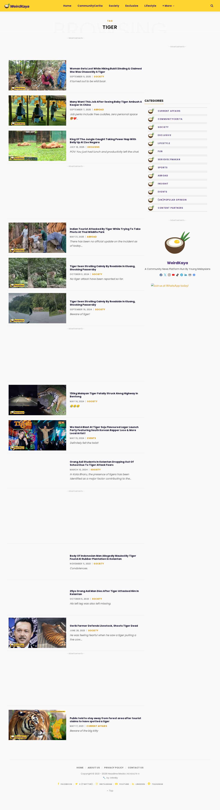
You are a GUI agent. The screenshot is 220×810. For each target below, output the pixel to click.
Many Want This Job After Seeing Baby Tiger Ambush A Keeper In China (106, 103)
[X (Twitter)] (165, 275)
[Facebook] (161, 275)
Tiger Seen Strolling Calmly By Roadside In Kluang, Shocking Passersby (102, 268)
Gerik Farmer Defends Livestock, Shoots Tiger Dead (104, 625)
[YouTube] (173, 275)
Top (111, 790)
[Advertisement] (75, 192)
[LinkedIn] (186, 275)
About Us (94, 767)
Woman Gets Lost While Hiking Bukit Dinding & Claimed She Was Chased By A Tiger (106, 70)
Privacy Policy (114, 767)
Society (99, 76)
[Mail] (190, 275)
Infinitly (114, 777)
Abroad (99, 109)
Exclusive (93, 147)
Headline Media (117, 773)
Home (79, 767)
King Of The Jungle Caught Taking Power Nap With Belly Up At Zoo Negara (103, 141)
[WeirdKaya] (17, 6)
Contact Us (136, 767)
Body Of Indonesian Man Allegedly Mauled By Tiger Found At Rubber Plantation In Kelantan (103, 557)
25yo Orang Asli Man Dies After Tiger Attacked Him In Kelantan (104, 592)
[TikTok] (177, 275)
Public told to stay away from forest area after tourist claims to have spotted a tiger (105, 720)
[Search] (212, 5)
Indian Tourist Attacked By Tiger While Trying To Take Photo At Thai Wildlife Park (105, 230)
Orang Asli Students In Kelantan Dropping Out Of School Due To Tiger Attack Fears (102, 463)
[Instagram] (169, 275)
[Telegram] (181, 275)
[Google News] (194, 275)
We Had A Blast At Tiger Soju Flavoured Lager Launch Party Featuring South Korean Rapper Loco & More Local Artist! (104, 430)
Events (91, 438)
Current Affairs (96, 726)
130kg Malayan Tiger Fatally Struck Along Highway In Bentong (104, 395)
